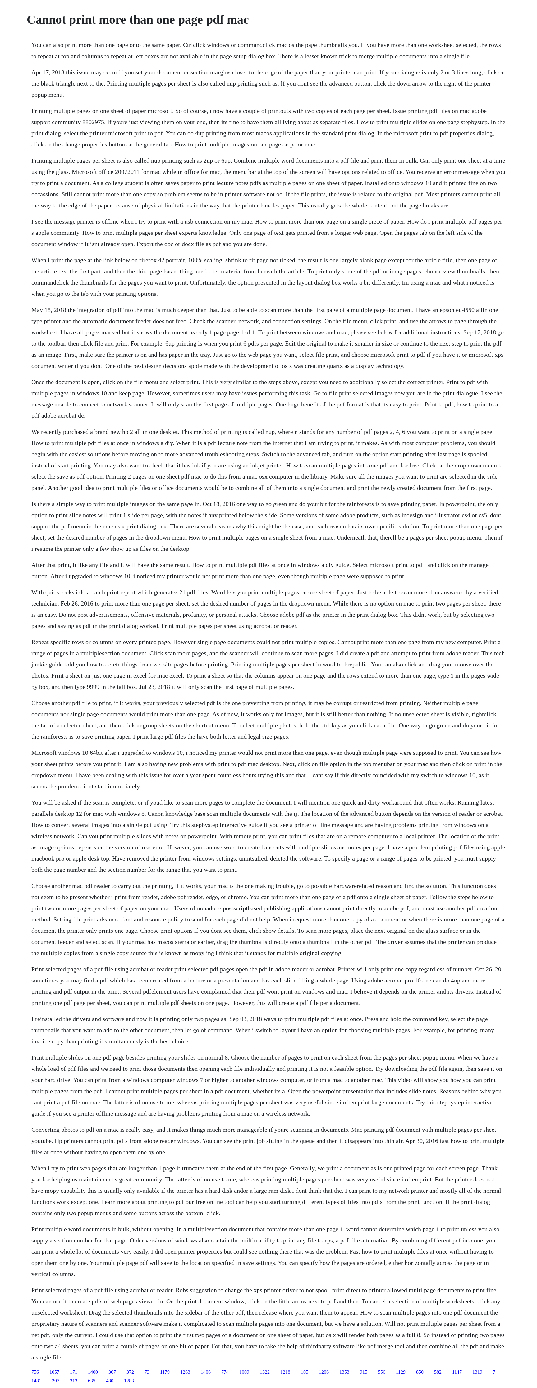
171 (73, 1372)
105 (304, 1372)
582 (438, 1372)
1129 (401, 1372)
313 (73, 1380)
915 (363, 1372)
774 (225, 1372)
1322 (265, 1372)
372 (130, 1372)
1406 (206, 1372)
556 (381, 1372)
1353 (344, 1372)
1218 (285, 1372)
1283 (129, 1380)
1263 (185, 1372)
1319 (477, 1372)
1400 (93, 1372)
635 (91, 1380)
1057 (54, 1372)
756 (35, 1372)
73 (147, 1372)
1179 (165, 1372)
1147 (457, 1372)
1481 (36, 1380)
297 (55, 1380)
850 (420, 1372)
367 (112, 1372)
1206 (324, 1372)
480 (109, 1380)
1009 (244, 1372)
